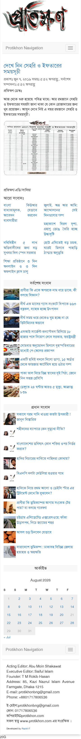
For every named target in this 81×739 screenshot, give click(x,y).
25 (40, 623)
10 (30, 607)
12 (51, 607)
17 (30, 615)
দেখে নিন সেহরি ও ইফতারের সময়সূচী (33, 68)
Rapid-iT (26, 728)
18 (40, 615)
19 (51, 615)
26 (51, 623)
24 (30, 623)
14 (72, 607)
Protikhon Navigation (24, 48)
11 (40, 607)
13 (61, 607)
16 (19, 615)
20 (61, 615)
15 (9, 615)
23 (19, 623)
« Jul (7, 637)
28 (72, 623)
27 (61, 623)
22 (9, 623)
